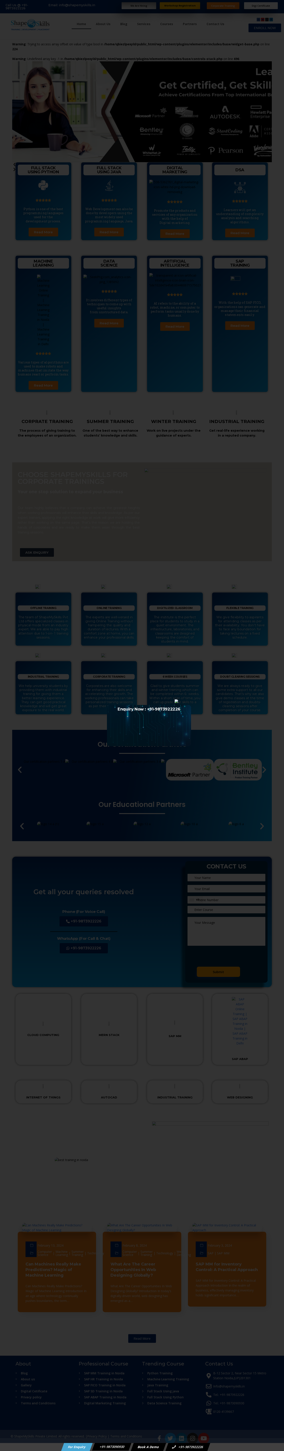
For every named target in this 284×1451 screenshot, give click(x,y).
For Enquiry (77, 1447)
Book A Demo (148, 1447)
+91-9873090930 (111, 1447)
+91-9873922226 (190, 1447)
